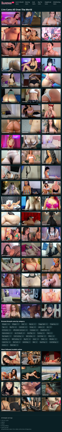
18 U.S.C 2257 (5, 420)
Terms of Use (4, 427)
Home (2, 424)
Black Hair (14, 345)
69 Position (6, 330)
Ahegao (15, 324)
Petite (44, 339)
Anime (5, 345)
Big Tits (13, 327)
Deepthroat (45, 330)
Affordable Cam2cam (20, 330)
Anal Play (31, 333)
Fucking (41, 333)
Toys (4, 327)
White (51, 336)
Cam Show (42, 336)
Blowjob (6, 324)
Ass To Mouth (20, 333)
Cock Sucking (19, 336)
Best (35, 342)
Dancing (6, 339)
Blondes (53, 339)
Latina (41, 327)
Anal (24, 324)
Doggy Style (43, 324)
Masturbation (7, 333)
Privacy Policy (4, 425)
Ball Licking (30, 336)
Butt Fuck (16, 342)
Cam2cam (23, 327)
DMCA (3, 422)
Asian (36, 339)
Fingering (54, 324)
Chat (49, 333)
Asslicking (26, 342)
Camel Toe (6, 342)
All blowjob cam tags (7, 418)
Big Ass (32, 324)
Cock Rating (54, 342)
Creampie (34, 330)
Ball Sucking (16, 339)
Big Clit (27, 339)
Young (33, 327)
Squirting (43, 342)
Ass (49, 327)
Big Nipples (6, 336)
